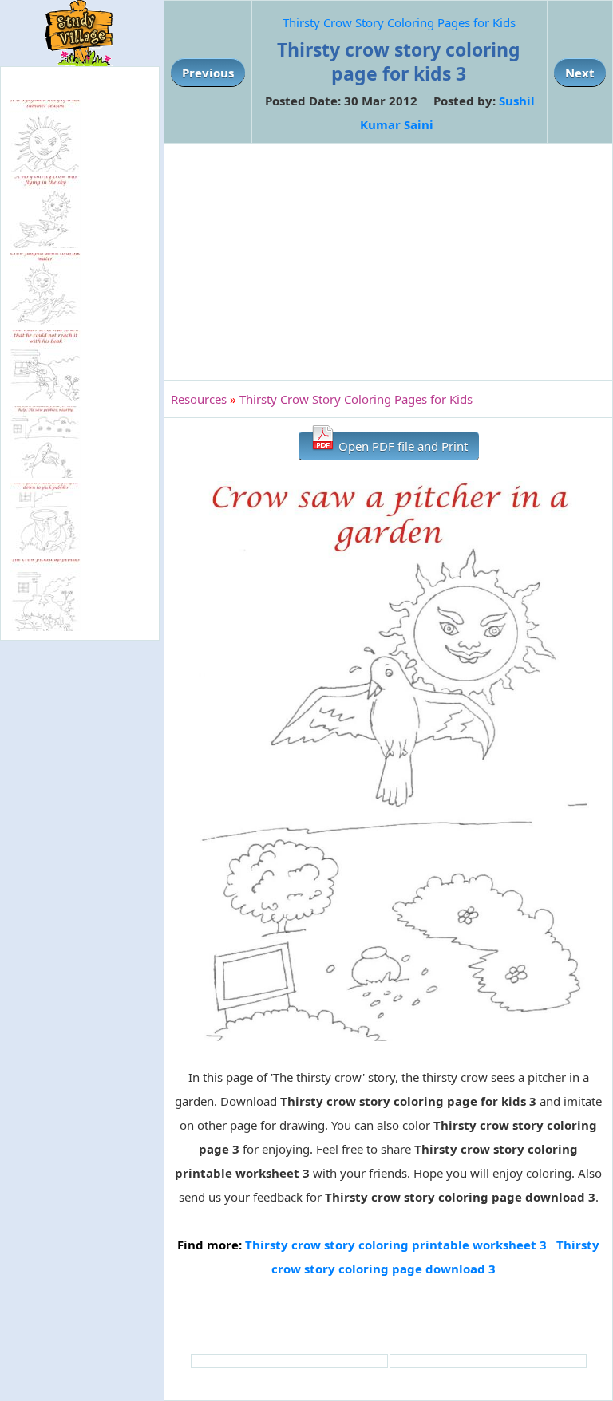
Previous (208, 73)
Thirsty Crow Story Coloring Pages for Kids (399, 22)
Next (580, 73)
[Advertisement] (388, 261)
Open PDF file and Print (401, 446)
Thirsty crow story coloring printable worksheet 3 (396, 1245)
